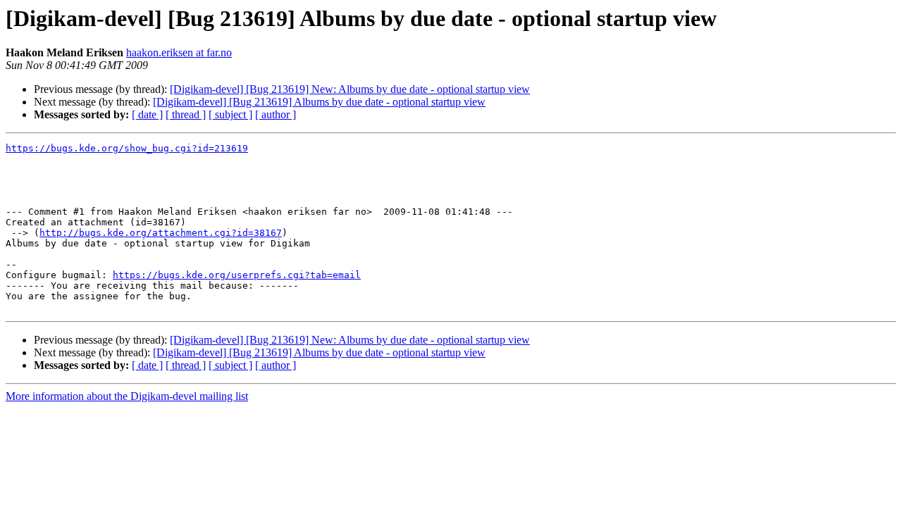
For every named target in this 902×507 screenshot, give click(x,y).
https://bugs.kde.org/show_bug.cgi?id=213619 (127, 148)
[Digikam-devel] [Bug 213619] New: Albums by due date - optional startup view (350, 89)
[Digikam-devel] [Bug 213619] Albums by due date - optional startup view (319, 102)
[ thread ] (186, 114)
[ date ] (147, 114)
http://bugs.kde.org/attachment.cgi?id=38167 (160, 232)
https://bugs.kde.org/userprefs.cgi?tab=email (237, 275)
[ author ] (275, 114)
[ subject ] (230, 114)
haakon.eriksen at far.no (179, 52)
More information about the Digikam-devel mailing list (127, 396)
